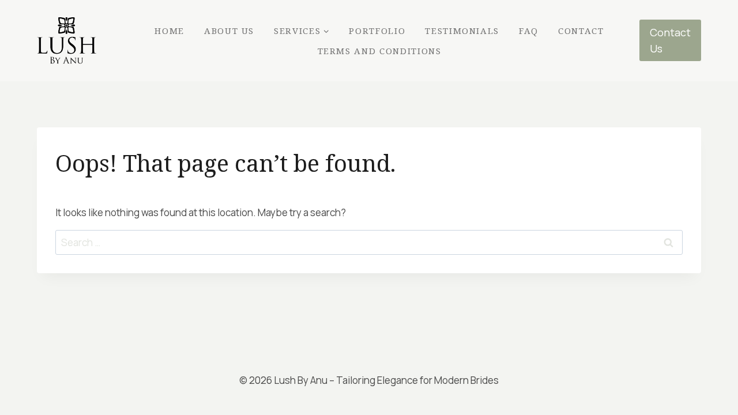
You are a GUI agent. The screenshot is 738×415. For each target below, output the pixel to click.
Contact (581, 30)
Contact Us (670, 40)
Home (169, 30)
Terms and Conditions (380, 50)
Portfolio (377, 30)
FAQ (529, 30)
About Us (229, 30)
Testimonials (462, 30)
